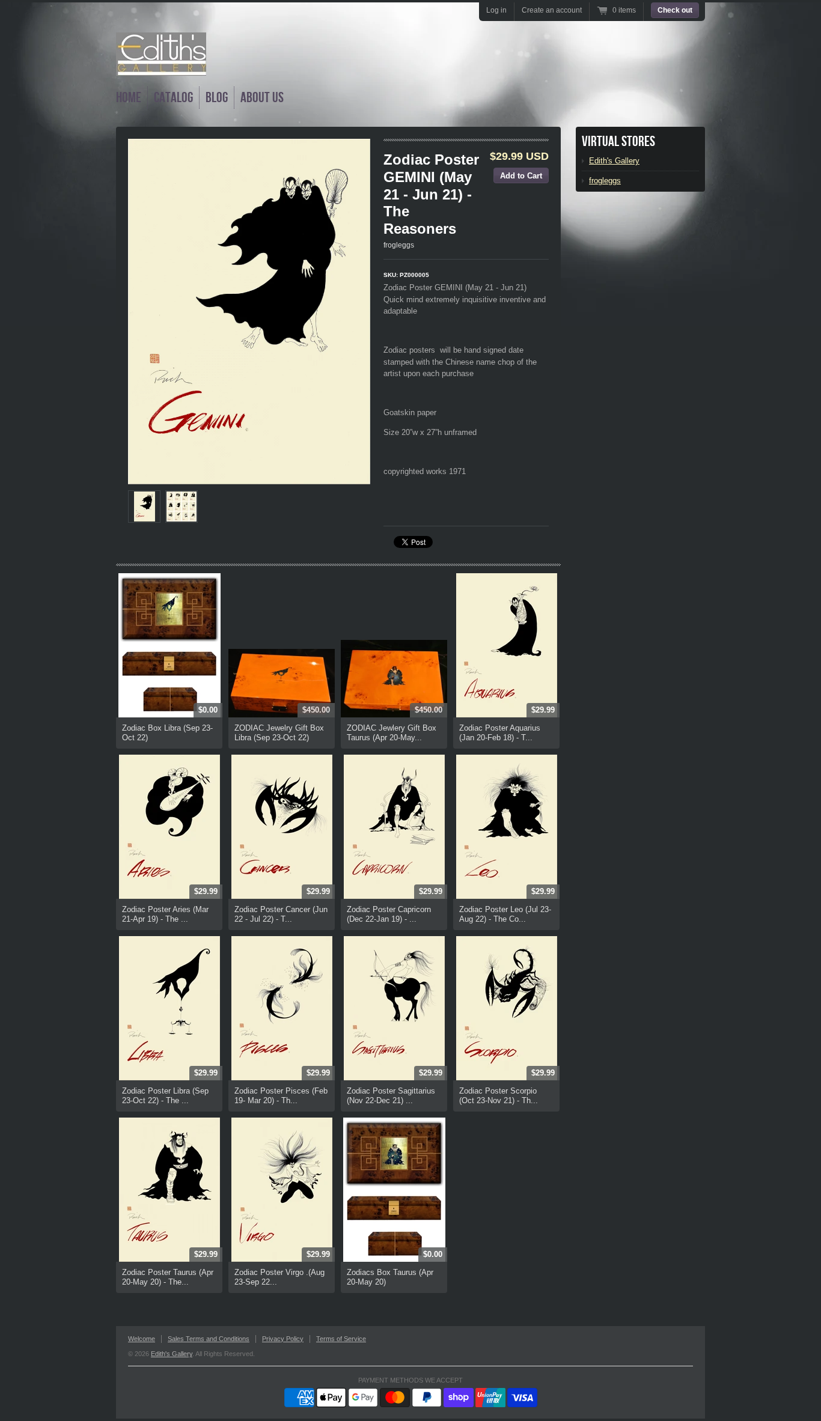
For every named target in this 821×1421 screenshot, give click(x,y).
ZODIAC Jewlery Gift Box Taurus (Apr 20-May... (391, 732)
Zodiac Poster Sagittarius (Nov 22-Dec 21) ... (391, 1095)
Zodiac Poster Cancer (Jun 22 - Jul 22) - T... (281, 914)
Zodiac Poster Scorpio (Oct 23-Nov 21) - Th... (498, 1095)
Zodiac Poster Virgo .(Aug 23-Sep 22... (279, 1277)
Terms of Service (341, 1338)
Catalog (173, 97)
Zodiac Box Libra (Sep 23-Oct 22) (167, 732)
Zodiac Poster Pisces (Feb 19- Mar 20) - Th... (281, 1095)
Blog (217, 97)
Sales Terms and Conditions (208, 1338)
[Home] (161, 67)
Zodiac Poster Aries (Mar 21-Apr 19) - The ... (165, 914)
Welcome (141, 1338)
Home (128, 97)
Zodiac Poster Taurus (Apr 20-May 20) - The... (167, 1277)
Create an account (552, 10)
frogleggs (398, 245)
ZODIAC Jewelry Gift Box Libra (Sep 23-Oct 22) (279, 732)
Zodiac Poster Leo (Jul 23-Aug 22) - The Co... (505, 914)
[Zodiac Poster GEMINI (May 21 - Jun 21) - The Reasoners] (144, 506)
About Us (262, 97)
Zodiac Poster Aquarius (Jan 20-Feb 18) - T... (499, 732)
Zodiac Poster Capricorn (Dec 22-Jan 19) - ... (389, 914)
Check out (675, 10)
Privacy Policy (283, 1338)
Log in (496, 10)
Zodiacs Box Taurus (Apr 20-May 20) (390, 1277)
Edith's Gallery (614, 160)
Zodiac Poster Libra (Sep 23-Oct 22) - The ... (165, 1095)
